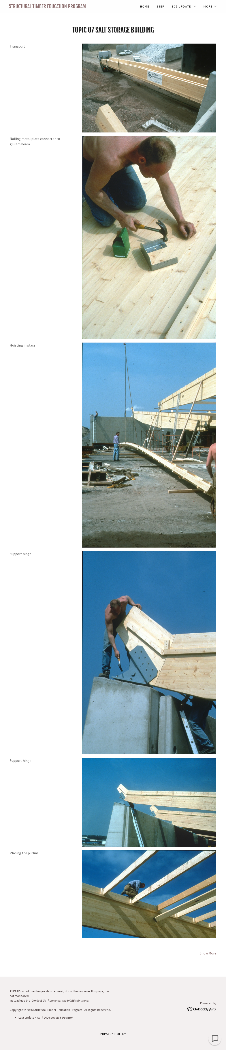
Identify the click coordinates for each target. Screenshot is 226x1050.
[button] (184, 6)
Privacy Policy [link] (113, 1034)
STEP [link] (160, 6)
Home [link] (144, 6)
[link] (61, 7)
